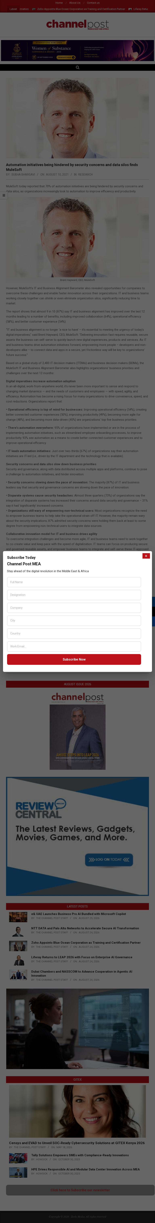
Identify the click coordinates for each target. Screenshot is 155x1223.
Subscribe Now (74, 659)
